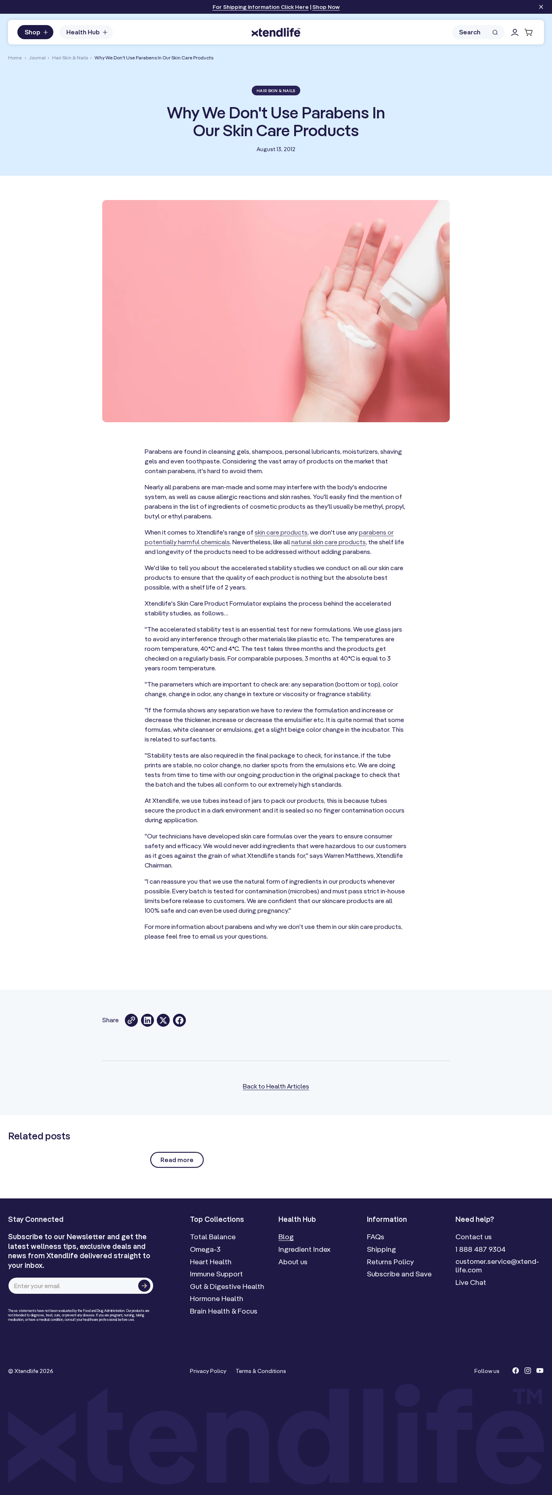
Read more (177, 1160)
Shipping (381, 1249)
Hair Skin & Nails (70, 58)
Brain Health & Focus (223, 1311)
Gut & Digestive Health (227, 1286)
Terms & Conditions (261, 1371)
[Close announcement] (541, 7)
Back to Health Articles (276, 1086)
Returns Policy (390, 1261)
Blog (286, 1236)
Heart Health (211, 1261)
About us (293, 1261)
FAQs (375, 1236)
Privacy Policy (208, 1371)
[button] (35, 32)
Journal (37, 58)
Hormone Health (216, 1298)
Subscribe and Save (399, 1274)
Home (15, 58)
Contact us (473, 1236)
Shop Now (326, 7)
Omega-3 (205, 1249)
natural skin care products (328, 542)
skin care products (281, 532)
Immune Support (216, 1274)
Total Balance (213, 1236)
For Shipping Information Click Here (261, 7)
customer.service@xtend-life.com (497, 1266)
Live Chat (470, 1282)
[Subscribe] (144, 1285)
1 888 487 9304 (480, 1249)
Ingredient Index (304, 1249)
